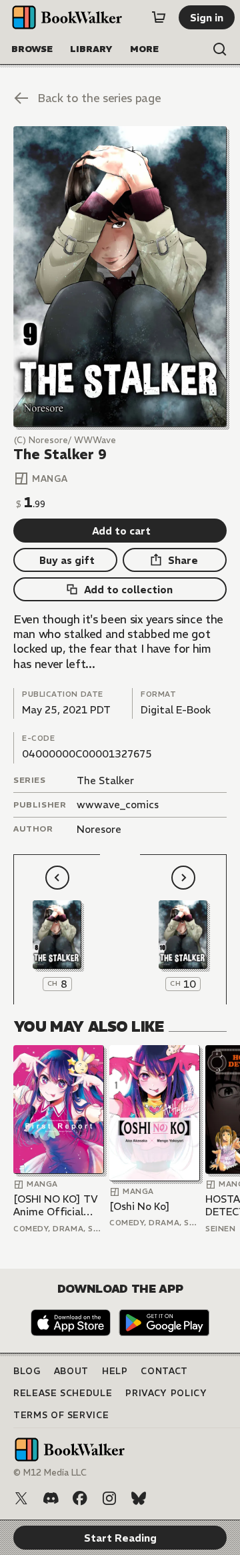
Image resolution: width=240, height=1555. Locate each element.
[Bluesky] (139, 1498)
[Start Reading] (120, 276)
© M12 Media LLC (50, 1472)
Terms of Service (61, 1415)
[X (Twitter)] (21, 1498)
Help (115, 1371)
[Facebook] (80, 1498)
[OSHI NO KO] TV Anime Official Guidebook (55, 1206)
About (71, 1371)
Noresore (99, 829)
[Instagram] (109, 1498)
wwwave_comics (118, 804)
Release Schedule (62, 1393)
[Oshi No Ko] (139, 1206)
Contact (164, 1371)
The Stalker (105, 780)
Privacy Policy (166, 1393)
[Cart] (158, 17)
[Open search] (220, 49)
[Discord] (51, 1498)
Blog (27, 1371)
